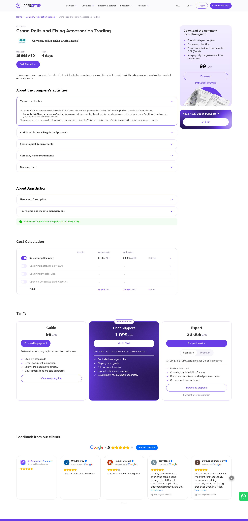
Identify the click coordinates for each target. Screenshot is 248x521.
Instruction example (205, 83)
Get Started (26, 64)
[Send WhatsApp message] (243, 496)
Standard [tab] (188, 352)
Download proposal (196, 387)
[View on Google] (66, 462)
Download (205, 76)
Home (19, 17)
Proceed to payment (35, 343)
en (188, 6)
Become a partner (107, 6)
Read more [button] (157, 490)
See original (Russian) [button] (163, 495)
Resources (125, 6)
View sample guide (51, 378)
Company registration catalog (40, 17)
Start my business (220, 5)
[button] (16, 478)
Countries (86, 6)
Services (70, 6)
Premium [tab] (205, 352)
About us (142, 6)
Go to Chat (124, 343)
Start (207, 121)
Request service (197, 343)
